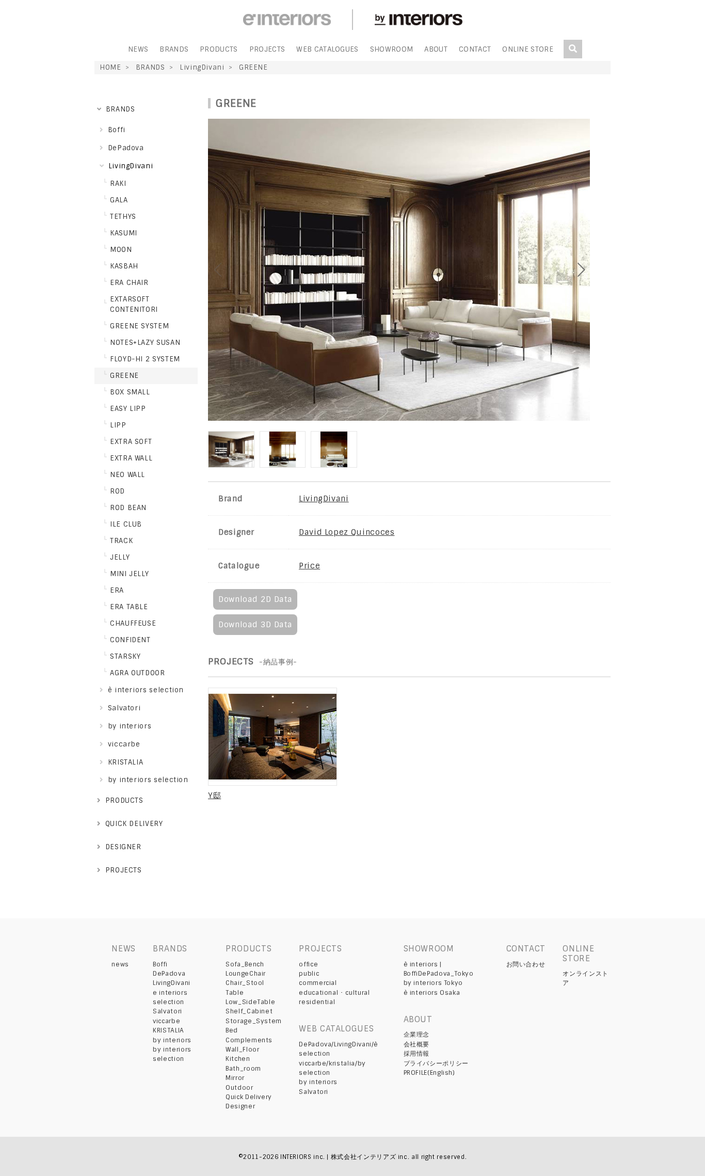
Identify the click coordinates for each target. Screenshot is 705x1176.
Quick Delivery (249, 1097)
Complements (249, 1040)
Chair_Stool (245, 983)
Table (235, 993)
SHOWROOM (391, 49)
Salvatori (167, 1011)
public (309, 974)
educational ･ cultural (334, 993)
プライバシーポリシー (436, 1063)
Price (309, 566)
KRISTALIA (168, 1030)
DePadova (169, 974)
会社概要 (417, 1044)
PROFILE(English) (429, 1073)
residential (317, 1002)
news (120, 964)
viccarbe (166, 1021)
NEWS (138, 49)
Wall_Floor (242, 1049)
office (308, 964)
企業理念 (417, 1034)
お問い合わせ (526, 964)
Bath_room (243, 1068)
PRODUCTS (219, 49)
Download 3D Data (255, 624)
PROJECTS (267, 49)
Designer (240, 1106)
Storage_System (254, 1021)
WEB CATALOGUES (327, 49)
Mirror (235, 1078)
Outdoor (239, 1088)
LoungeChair (246, 974)
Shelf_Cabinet (249, 1011)
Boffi (160, 964)
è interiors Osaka (432, 993)
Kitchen (238, 1059)
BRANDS (173, 49)
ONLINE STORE (527, 49)
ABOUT (435, 49)
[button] (601, 270)
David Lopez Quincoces (346, 532)
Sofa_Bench (245, 964)
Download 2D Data (255, 599)
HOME (110, 67)
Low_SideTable (250, 1002)
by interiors (172, 1040)
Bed (232, 1030)
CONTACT (475, 49)
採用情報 (417, 1054)
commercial (318, 983)
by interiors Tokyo (433, 983)
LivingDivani (202, 67)
